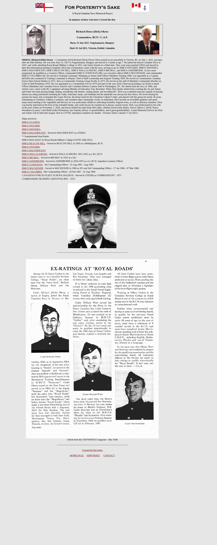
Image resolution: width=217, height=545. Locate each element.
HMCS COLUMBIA (32, 172)
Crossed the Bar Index (92, 450)
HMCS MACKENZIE (32, 168)
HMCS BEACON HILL (33, 143)
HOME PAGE (77, 455)
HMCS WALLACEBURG (35, 154)
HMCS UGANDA (31, 122)
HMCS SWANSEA (31, 129)
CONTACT (109, 455)
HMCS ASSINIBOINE (33, 161)
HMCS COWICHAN (32, 164)
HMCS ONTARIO (31, 125)
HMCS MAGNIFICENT (34, 133)
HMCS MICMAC (30, 157)
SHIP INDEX (93, 455)
